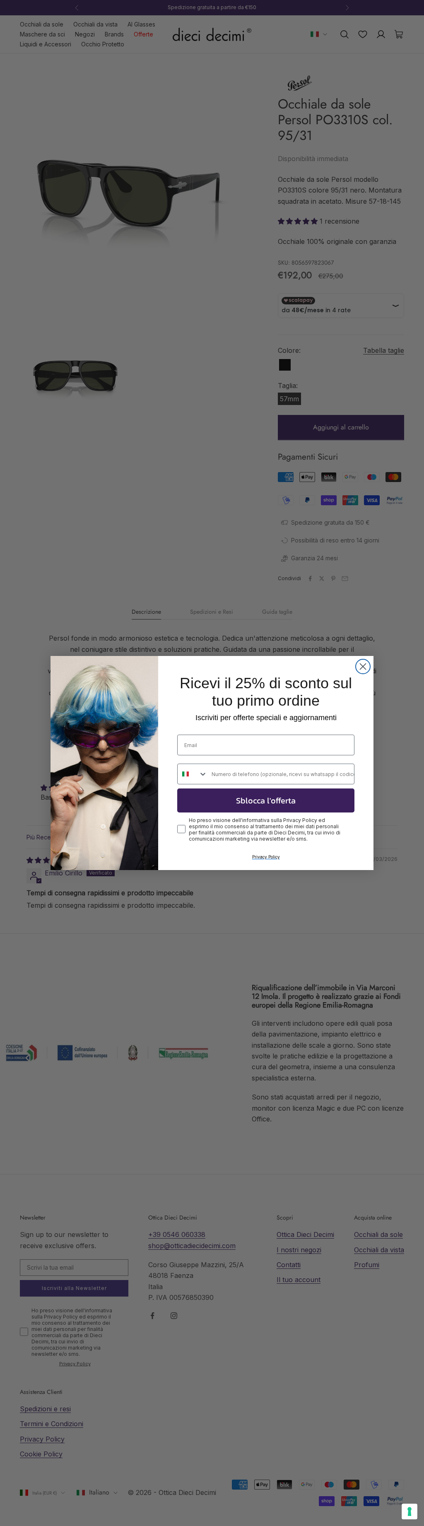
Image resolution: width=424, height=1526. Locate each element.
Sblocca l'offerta (266, 800)
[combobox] (192, 774)
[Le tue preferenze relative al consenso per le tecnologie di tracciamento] (409, 1511)
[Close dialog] (363, 666)
